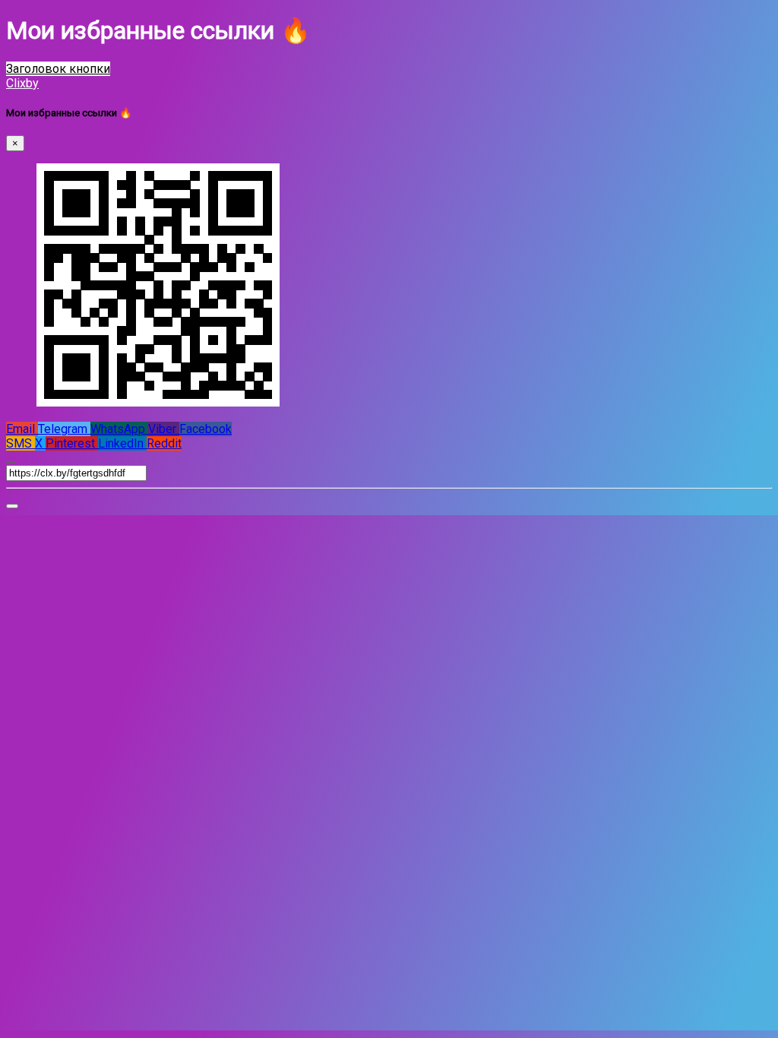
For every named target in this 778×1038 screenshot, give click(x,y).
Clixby (22, 83)
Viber (163, 429)
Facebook (205, 429)
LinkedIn (122, 443)
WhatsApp (119, 429)
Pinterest (72, 443)
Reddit (164, 443)
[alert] (12, 506)
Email (22, 429)
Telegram (64, 429)
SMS (20, 443)
